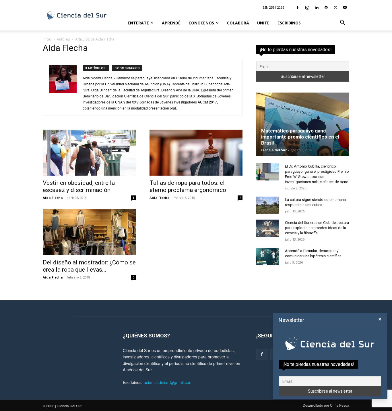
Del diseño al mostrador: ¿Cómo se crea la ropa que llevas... (89, 266)
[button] (342, 23)
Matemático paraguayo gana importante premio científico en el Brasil (300, 137)
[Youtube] (345, 7)
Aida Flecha (53, 197)
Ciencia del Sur (274, 150)
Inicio (47, 39)
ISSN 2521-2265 (273, 7)
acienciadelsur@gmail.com (168, 382)
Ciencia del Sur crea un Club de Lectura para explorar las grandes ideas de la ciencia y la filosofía (317, 227)
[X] (335, 7)
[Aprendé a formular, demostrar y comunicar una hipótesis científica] (267, 256)
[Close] (379, 319)
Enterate (138, 23)
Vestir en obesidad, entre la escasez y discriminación (79, 186)
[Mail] (326, 7)
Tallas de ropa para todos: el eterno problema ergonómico (188, 186)
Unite (263, 23)
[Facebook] (297, 7)
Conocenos (201, 23)
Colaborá (238, 23)
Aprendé (171, 23)
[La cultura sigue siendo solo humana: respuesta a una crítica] (267, 205)
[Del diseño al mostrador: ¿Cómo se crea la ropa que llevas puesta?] (89, 232)
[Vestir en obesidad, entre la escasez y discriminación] (89, 153)
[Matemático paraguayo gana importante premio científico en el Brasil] (302, 124)
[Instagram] (307, 7)
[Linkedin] (316, 7)
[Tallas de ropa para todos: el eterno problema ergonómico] (196, 153)
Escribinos (289, 23)
